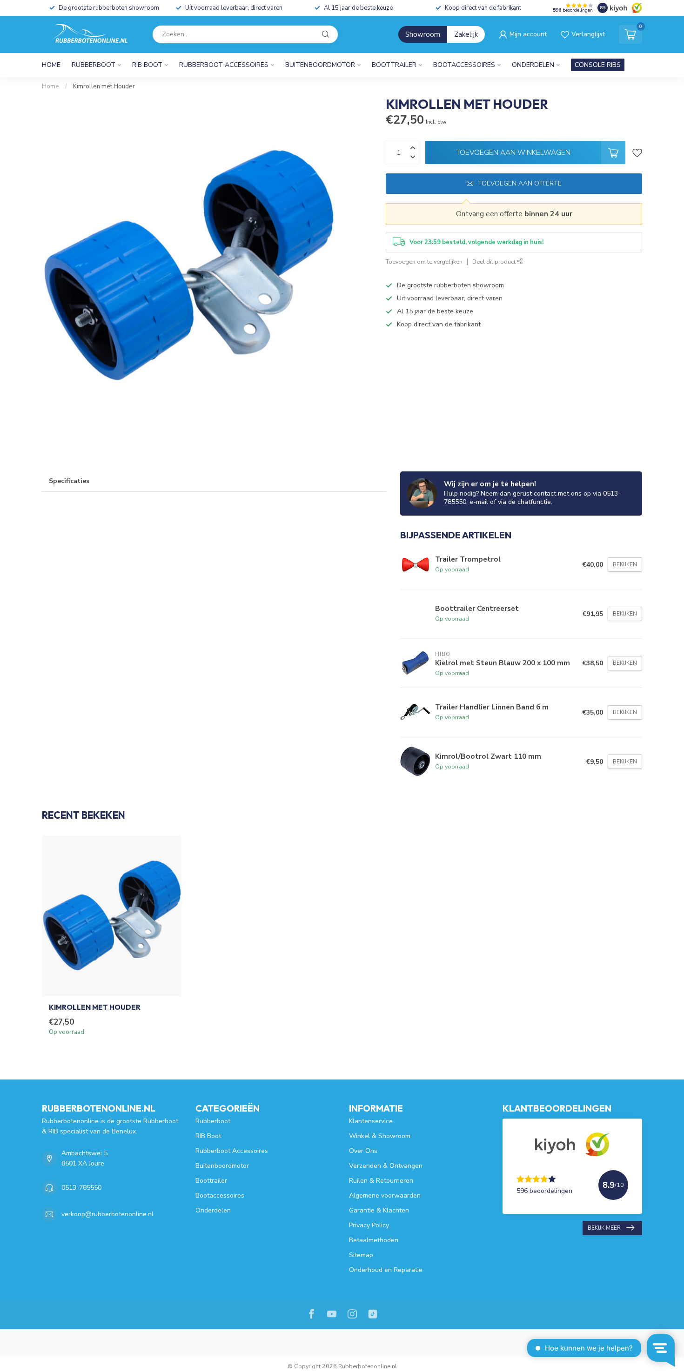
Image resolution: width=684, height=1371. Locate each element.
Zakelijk (466, 34)
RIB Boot (147, 64)
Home (51, 64)
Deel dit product (494, 261)
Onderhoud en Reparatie (385, 1269)
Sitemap (361, 1255)
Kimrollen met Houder (104, 86)
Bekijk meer (604, 1228)
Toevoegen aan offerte (520, 183)
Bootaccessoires (464, 64)
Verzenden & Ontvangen (385, 1165)
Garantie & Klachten (379, 1210)
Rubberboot (93, 64)
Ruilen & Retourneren (381, 1180)
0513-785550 (81, 1187)
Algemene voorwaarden (385, 1195)
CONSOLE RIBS (598, 64)
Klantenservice (371, 1121)
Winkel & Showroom (379, 1136)
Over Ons (363, 1150)
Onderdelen (533, 64)
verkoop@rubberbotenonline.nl (107, 1214)
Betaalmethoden (373, 1240)
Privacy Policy (369, 1225)
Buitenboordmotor (320, 64)
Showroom (422, 34)
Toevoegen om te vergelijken (424, 261)
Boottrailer (394, 64)
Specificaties (69, 481)
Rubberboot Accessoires (223, 64)
